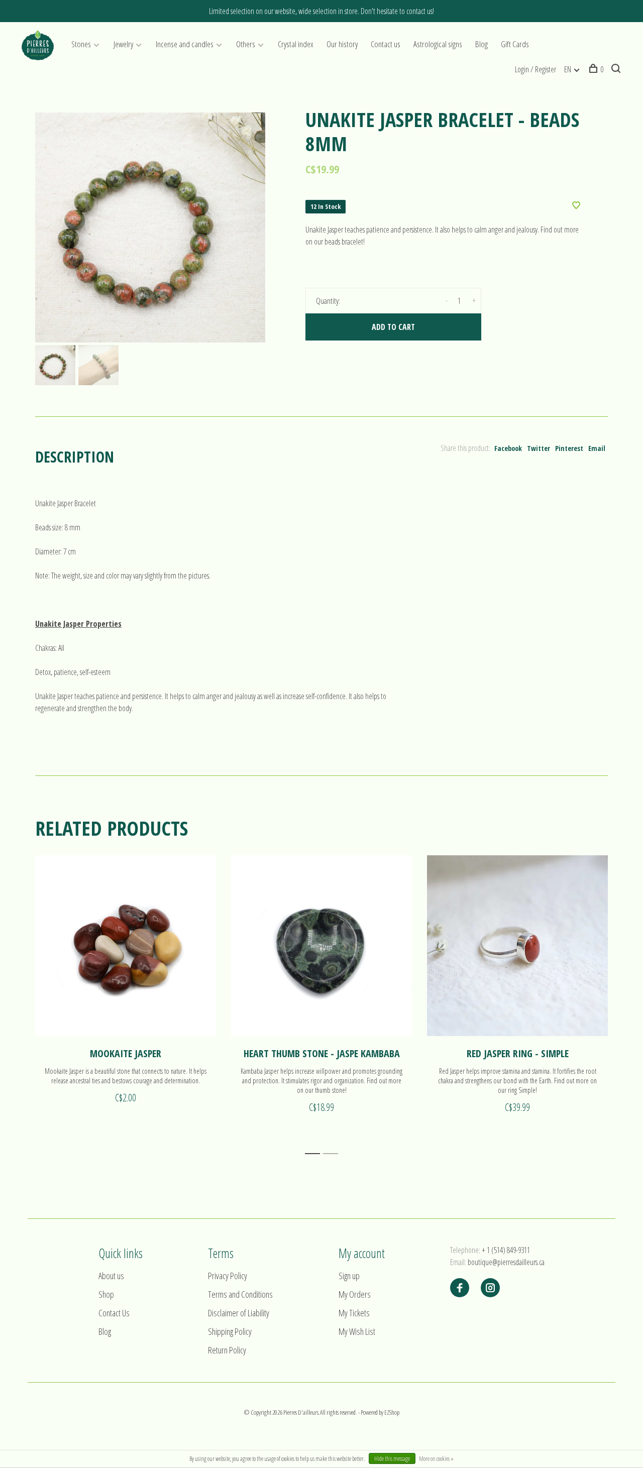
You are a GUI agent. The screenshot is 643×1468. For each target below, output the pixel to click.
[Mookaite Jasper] (125, 945)
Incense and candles (184, 44)
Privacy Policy (227, 1276)
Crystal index (295, 44)
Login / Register (535, 69)
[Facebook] (459, 1288)
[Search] (617, 69)
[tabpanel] (150, 227)
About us (111, 1276)
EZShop (391, 1412)
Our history (342, 44)
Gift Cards (515, 44)
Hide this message (392, 1458)
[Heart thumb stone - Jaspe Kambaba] (321, 945)
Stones (81, 44)
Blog (481, 44)
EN (567, 69)
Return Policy (227, 1350)
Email (596, 448)
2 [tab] (333, 1154)
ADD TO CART (393, 326)
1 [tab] (315, 1154)
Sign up (349, 1276)
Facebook (508, 448)
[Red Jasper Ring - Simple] (517, 945)
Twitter (538, 448)
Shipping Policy (230, 1331)
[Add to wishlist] (576, 205)
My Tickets (354, 1313)
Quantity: (328, 300)
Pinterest (569, 448)
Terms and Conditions (240, 1294)
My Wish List (357, 1331)
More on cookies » (436, 1458)
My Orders (355, 1294)
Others (245, 44)
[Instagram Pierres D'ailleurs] (490, 1288)
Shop (106, 1294)
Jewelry (123, 44)
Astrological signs (437, 44)
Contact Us (114, 1313)
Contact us (385, 44)
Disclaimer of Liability (238, 1313)
